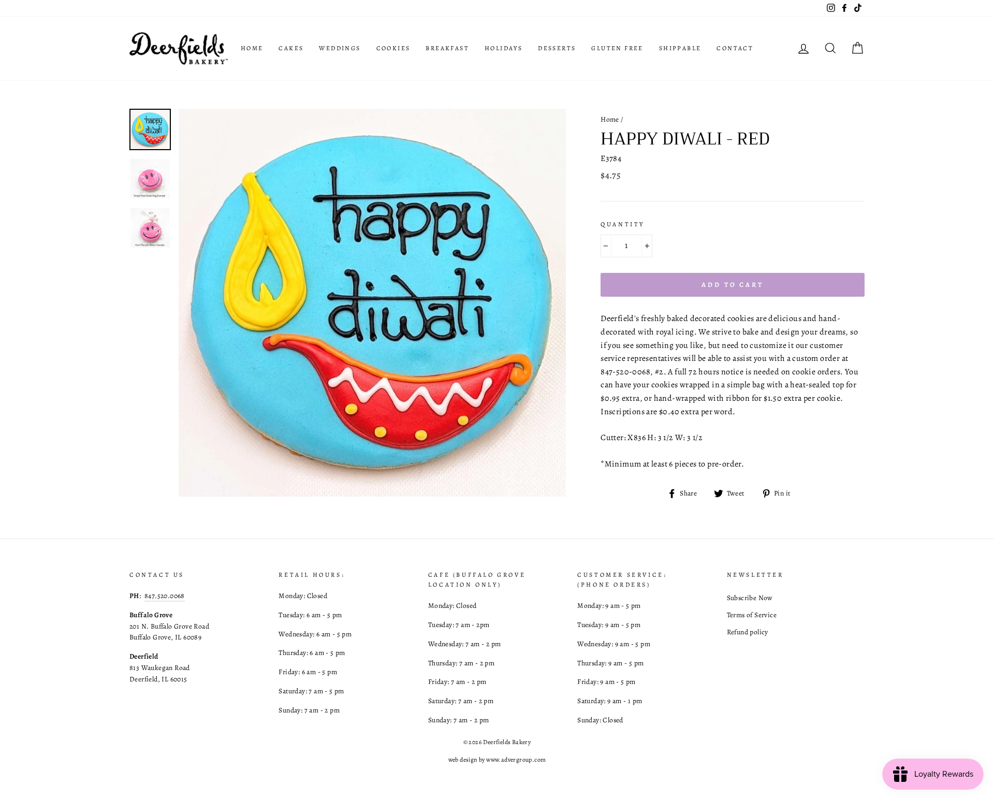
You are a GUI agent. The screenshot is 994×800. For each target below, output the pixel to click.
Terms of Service (752, 615)
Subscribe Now (750, 598)
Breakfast (447, 48)
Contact (735, 48)
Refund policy (747, 632)
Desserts (557, 48)
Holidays (503, 48)
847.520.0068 (164, 596)
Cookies (393, 48)
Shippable (680, 48)
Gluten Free (617, 48)
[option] (372, 303)
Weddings (339, 48)
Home (252, 48)
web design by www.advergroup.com (497, 759)
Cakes (291, 48)
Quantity (623, 224)
